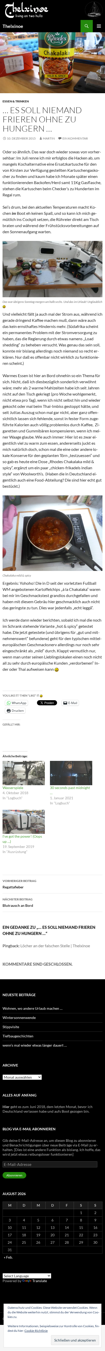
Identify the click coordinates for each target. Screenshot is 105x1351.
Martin (49, 138)
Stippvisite (11, 1027)
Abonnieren (14, 1175)
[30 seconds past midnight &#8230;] (71, 773)
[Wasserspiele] (24, 773)
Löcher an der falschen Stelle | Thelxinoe (55, 945)
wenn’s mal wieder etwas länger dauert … (35, 1045)
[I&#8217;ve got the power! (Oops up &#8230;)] (24, 822)
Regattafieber (19, 884)
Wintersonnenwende (19, 1017)
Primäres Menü (99, 26)
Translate (39, 1281)
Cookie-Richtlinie (36, 1331)
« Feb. (8, 1257)
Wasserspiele (13, 787)
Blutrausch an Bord (18, 902)
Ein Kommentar (75, 138)
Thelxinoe (13, 26)
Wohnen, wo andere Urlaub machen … (32, 1008)
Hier (6, 1106)
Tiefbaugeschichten (18, 1036)
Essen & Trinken (16, 101)
